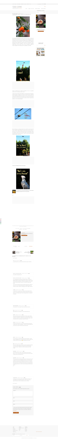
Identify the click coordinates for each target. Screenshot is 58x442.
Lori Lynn (14, 357)
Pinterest (26, 430)
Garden (21, 228)
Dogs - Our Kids (16, 13)
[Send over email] (0, 223)
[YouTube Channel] (45, 4)
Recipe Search (43, 8)
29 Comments (20, 229)
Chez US (14, 322)
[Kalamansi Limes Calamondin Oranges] (23, 26)
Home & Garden (37, 8)
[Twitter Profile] (44, 4)
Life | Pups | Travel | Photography (26, 228)
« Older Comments (15, 383)
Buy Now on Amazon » (24, 235)
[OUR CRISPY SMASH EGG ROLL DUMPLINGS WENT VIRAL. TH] (33, 430)
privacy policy (14, 410)
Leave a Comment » (25, 229)
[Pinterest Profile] (43, 4)
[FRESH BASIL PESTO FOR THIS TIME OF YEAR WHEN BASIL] (44, 430)
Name (14, 397)
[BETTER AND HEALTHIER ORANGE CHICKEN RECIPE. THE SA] (44, 427)
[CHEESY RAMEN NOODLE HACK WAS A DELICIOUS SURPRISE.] (37, 430)
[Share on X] (0, 222)
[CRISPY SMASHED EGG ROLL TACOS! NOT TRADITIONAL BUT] (37, 427)
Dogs (19, 430)
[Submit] (45, 6)
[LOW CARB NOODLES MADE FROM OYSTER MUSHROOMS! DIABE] (41, 427)
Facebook (26, 429)
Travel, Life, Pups (31, 8)
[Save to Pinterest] (0, 220)
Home (13, 13)
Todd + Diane (14, 15)
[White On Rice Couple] (17, 7)
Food (26, 8)
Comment (14, 390)
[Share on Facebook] (0, 221)
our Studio (14, 429)
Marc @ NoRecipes (15, 305)
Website (14, 404)
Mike (13, 343)
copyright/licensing (15, 430)
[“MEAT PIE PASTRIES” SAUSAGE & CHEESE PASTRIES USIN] (33, 427)
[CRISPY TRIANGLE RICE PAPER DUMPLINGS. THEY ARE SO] (41, 430)
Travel (19, 429)
